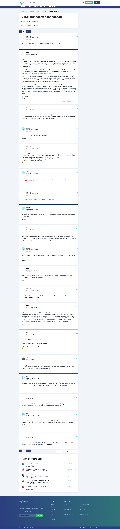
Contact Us (27, 508)
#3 (77, 53)
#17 (77, 377)
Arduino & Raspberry (84, 504)
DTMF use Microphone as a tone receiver (37, 480)
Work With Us (34, 508)
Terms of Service (90, 527)
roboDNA (27, 470)
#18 (77, 397)
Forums (30, 6)
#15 (77, 333)
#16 (77, 358)
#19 (77, 414)
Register (89, 2)
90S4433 (57, 365)
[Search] (83, 3)
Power (65, 511)
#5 (77, 128)
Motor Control (83, 509)
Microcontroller (83, 506)
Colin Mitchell (33, 477)
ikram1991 (28, 482)
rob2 (27, 332)
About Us (21, 508)
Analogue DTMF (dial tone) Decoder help (37, 475)
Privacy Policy (83, 527)
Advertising (41, 508)
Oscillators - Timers (68, 514)
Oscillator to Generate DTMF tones (35, 469)
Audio (65, 504)
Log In (97, 2)
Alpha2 (27, 52)
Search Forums (26, 25)
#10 (77, 228)
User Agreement (97, 527)
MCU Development (68, 506)
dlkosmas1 (25, 21)
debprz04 (27, 465)
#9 (77, 208)
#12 (77, 269)
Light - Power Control (84, 511)
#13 (77, 289)
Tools (36, 6)
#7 (77, 172)
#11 (77, 248)
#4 (77, 108)
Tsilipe (27, 358)
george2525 (28, 476)
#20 (77, 436)
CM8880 (33, 404)
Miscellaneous (67, 509)
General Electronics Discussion (41, 465)
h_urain (28, 396)
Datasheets (52, 6)
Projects (53, 509)
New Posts (35, 25)
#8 (77, 192)
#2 (77, 36)
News (52, 504)
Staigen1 (28, 128)
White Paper (54, 516)
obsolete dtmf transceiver (33, 463)
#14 (77, 306)
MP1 (27, 376)
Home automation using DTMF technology (37, 486)
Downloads (53, 519)
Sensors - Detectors (84, 514)
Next (28, 31)
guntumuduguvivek (29, 487)
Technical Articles (55, 511)
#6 (77, 147)
